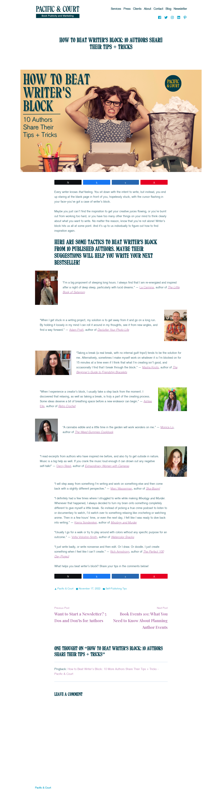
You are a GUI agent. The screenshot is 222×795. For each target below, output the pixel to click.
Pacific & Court (65, 589)
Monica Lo (167, 427)
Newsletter (180, 9)
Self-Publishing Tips (116, 589)
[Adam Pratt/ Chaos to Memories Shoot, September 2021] (175, 325)
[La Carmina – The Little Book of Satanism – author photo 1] (46, 288)
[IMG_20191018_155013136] (175, 461)
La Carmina (147, 287)
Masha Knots (150, 367)
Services (116, 9)
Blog (168, 9)
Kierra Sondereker (85, 522)
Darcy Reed (63, 466)
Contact (158, 9)
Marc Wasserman (121, 488)
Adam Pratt (76, 330)
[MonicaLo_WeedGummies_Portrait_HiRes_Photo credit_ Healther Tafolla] (46, 430)
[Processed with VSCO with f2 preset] (172, 399)
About (147, 9)
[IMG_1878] (53, 363)
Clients (137, 9)
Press (127, 9)
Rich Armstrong (119, 551)
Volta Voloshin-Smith (84, 537)
